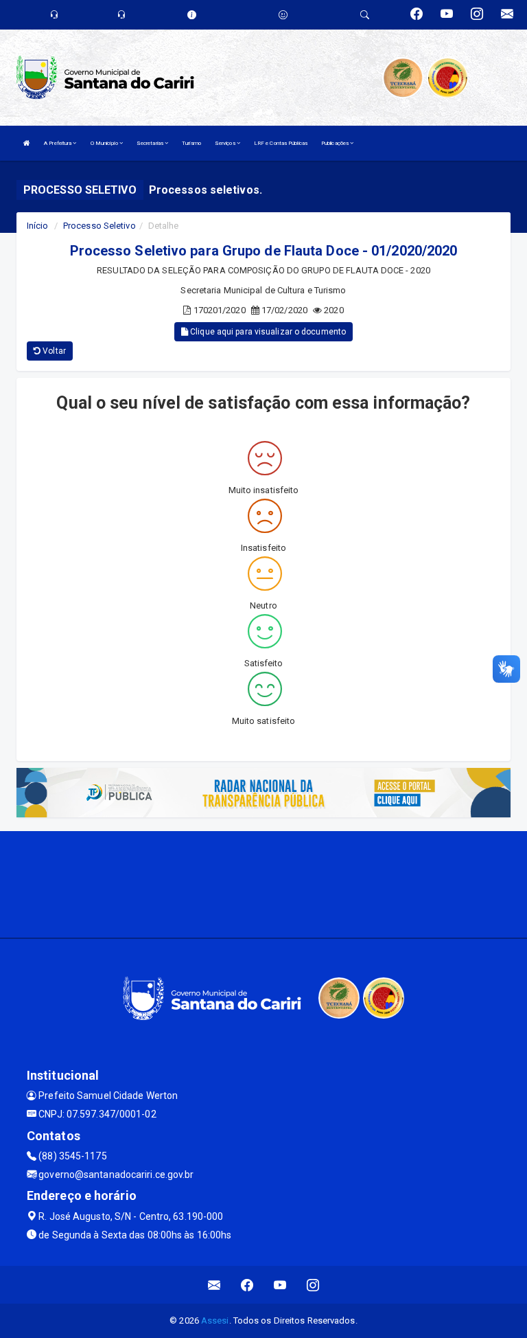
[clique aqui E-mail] (214, 1285)
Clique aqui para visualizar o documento (267, 332)
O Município (105, 143)
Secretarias (151, 143)
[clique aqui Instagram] (313, 1285)
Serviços (226, 143)
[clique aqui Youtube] (280, 1285)
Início (38, 225)
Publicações (335, 143)
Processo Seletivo (99, 225)
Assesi (215, 1320)
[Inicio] (26, 143)
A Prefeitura (58, 143)
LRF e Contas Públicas (280, 143)
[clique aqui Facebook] (247, 1285)
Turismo (191, 143)
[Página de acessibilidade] (283, 15)
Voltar (53, 351)
